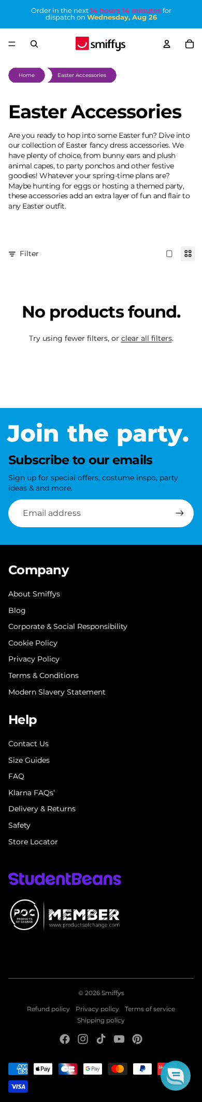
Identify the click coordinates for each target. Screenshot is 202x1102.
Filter (29, 253)
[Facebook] (65, 1039)
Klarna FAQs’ (31, 792)
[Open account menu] (166, 44)
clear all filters (146, 338)
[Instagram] (83, 1039)
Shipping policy (101, 1020)
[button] (176, 1076)
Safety (19, 825)
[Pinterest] (137, 1039)
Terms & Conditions (43, 675)
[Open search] (34, 44)
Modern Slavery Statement (57, 692)
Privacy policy (97, 1009)
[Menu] (12, 44)
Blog (17, 610)
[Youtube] (119, 1039)
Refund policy (48, 1009)
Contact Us (28, 743)
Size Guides (29, 760)
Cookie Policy (32, 643)
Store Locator (33, 841)
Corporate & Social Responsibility (67, 626)
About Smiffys (34, 594)
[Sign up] (180, 513)
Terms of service (150, 1009)
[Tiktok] (101, 1039)
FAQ (16, 776)
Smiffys (113, 993)
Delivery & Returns (42, 808)
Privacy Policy (34, 659)
